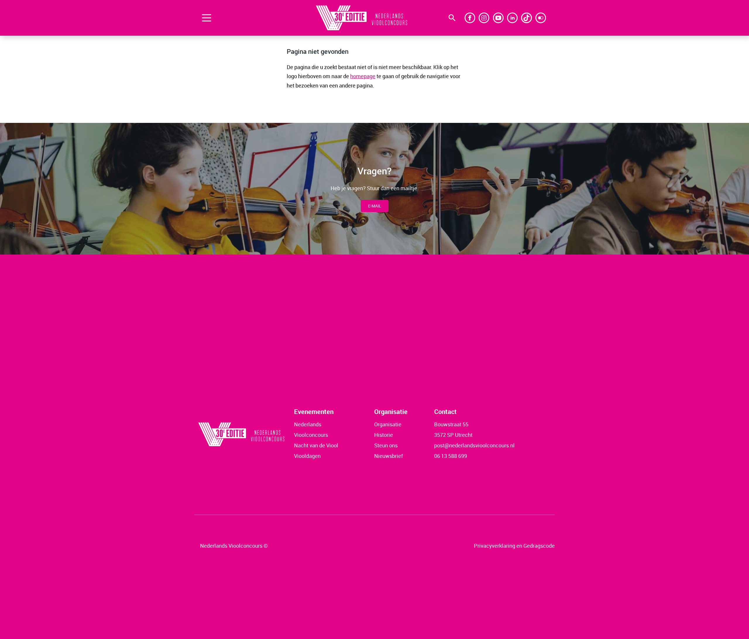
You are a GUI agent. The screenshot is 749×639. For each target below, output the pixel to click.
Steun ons (386, 445)
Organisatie (387, 424)
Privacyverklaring (494, 545)
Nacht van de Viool (316, 445)
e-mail (374, 206)
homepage (362, 76)
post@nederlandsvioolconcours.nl (474, 445)
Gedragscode (539, 545)
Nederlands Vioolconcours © (234, 545)
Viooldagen (307, 455)
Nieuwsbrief (388, 455)
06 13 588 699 (450, 455)
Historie (383, 434)
